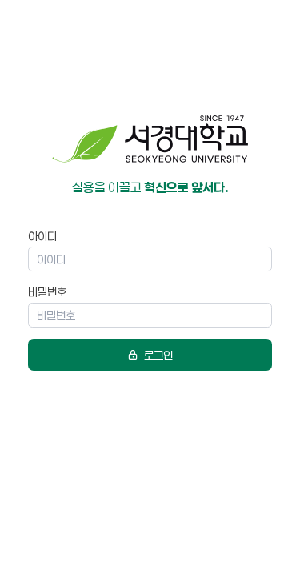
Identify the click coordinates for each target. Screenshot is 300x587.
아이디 (42, 236)
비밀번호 (47, 292)
